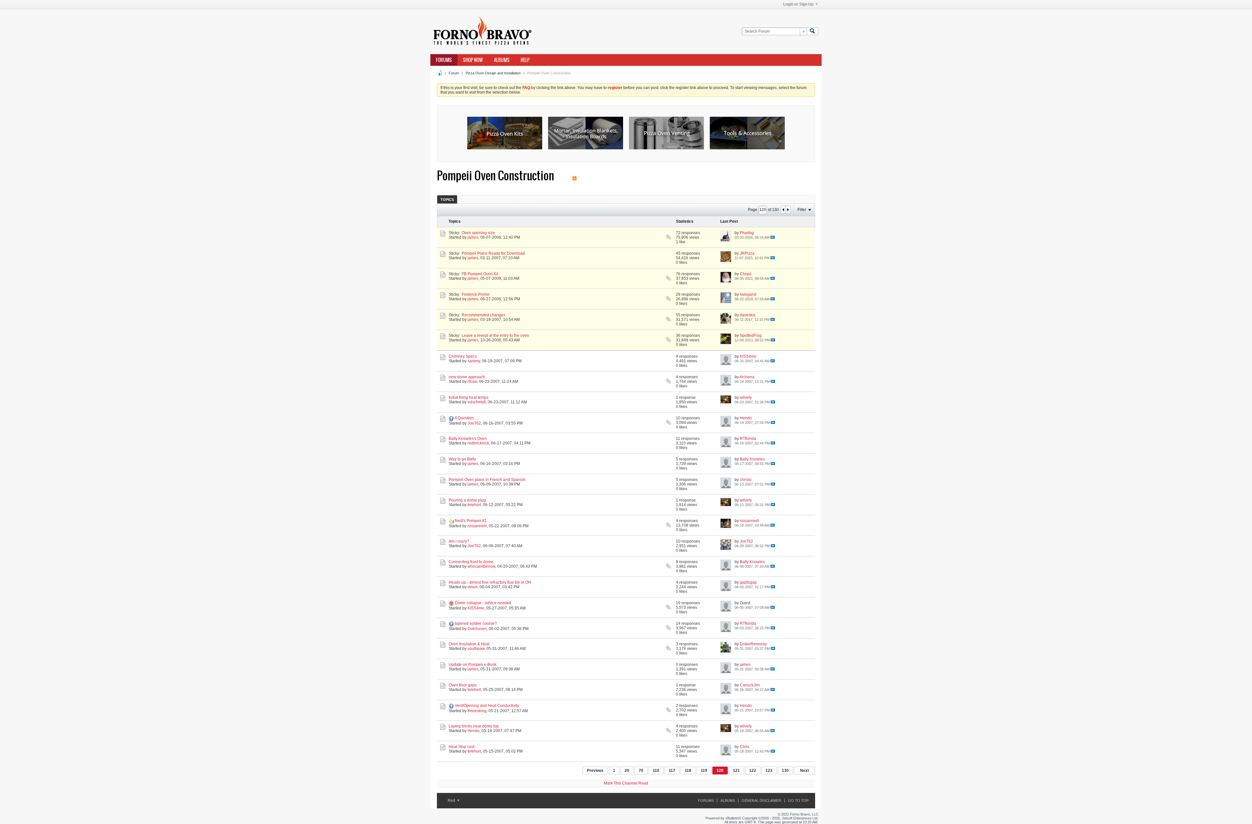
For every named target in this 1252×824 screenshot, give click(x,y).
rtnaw (472, 381)
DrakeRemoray (753, 644)
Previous (595, 770)
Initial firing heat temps (468, 397)
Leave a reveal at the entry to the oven (495, 335)
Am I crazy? (459, 541)
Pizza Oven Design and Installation (493, 73)
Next (804, 770)
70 (641, 770)
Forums (444, 60)
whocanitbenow (481, 566)
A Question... (466, 418)
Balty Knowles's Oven (468, 438)
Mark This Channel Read (626, 783)
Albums (502, 60)
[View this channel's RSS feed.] (574, 175)
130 (785, 770)
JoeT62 (474, 423)
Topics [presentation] (447, 200)
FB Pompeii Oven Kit (480, 274)
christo (746, 479)
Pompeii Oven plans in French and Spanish (487, 479)
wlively (746, 397)
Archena (746, 377)
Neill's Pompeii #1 (471, 520)
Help (525, 60)
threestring (477, 711)
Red (452, 800)
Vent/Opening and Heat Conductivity (487, 705)
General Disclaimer (761, 800)
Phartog (747, 233)
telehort (474, 504)
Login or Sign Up (798, 4)
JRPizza (747, 253)
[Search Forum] (812, 31)
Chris (744, 746)
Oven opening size (478, 233)
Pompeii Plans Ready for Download (493, 253)
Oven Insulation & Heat (469, 644)
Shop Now (473, 60)
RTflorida (748, 438)
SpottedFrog (751, 335)
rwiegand (748, 294)
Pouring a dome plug (467, 500)
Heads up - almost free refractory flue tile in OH (490, 582)
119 (704, 770)
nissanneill (477, 526)
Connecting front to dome (471, 562)
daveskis (747, 315)
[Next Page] (787, 209)
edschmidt (477, 402)
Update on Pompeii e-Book (473, 664)
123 (769, 770)
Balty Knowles (752, 459)
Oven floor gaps (463, 685)
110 (656, 770)
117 (672, 770)
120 (720, 770)
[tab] (447, 199)
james (473, 237)
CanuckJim (750, 685)
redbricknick (478, 443)
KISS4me (748, 356)
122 (752, 770)
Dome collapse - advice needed (483, 603)
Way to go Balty (462, 459)
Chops (746, 274)
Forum (454, 73)
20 (627, 770)
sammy (474, 361)
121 (736, 770)
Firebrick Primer (476, 294)
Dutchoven (477, 628)
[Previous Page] (783, 209)
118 (688, 770)
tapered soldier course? (476, 623)
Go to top (798, 800)
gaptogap (748, 582)
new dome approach (467, 377)
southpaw (476, 648)
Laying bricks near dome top (474, 726)
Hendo (746, 418)
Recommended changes (483, 315)
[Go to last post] (772, 237)
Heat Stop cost (461, 746)
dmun (473, 587)
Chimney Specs (463, 356)
